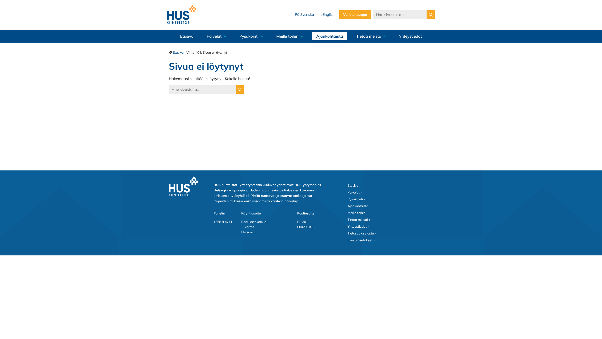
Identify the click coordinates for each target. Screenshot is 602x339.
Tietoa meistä (368, 36)
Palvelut (214, 36)
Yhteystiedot (410, 36)
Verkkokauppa (355, 14)
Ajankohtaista (329, 36)
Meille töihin (287, 36)
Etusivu (187, 36)
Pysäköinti (248, 36)
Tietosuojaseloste (361, 233)
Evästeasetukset (360, 240)
